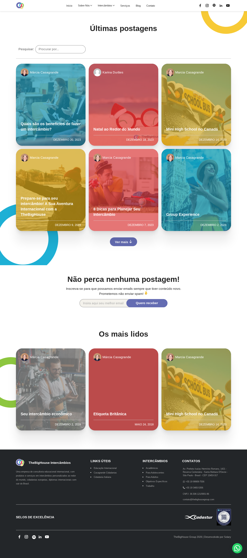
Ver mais (122, 242)
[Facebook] (200, 5)
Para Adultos (152, 477)
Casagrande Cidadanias (105, 472)
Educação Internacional (105, 468)
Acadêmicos (152, 468)
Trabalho (150, 486)
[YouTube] (228, 5)
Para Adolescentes (155, 472)
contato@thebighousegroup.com (198, 499)
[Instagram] (207, 5)
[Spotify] (214, 5)
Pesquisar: (26, 49)
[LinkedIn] (221, 5)
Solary (227, 536)
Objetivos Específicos (156, 481)
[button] (237, 548)
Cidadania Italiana (102, 477)
